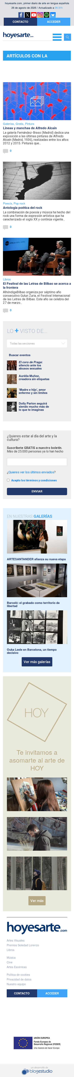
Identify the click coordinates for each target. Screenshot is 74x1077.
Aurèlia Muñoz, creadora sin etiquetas (34, 377)
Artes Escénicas (17, 967)
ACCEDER (53, 22)
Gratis (19, 124)
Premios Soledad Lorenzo (23, 945)
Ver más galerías (37, 662)
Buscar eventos (19, 355)
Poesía (7, 203)
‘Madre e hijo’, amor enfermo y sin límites (33, 391)
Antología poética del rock (22, 207)
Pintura (29, 124)
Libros (7, 279)
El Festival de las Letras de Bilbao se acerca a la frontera (37, 285)
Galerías (8, 124)
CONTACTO (20, 22)
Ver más (37, 901)
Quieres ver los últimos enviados (31, 472)
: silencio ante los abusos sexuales (31, 365)
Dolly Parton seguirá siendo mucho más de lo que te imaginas (34, 406)
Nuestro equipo (16, 984)
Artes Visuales (15, 940)
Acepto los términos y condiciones (34, 480)
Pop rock (19, 203)
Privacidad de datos (19, 979)
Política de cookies (18, 975)
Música (11, 957)
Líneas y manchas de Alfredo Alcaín (30, 128)
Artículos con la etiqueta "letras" (28, 57)
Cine (9, 962)
